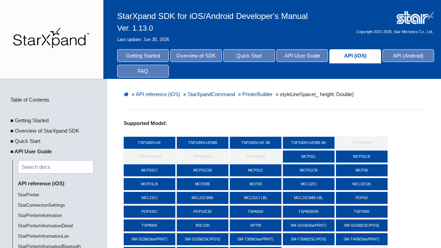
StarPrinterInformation (40, 215)
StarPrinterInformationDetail (45, 225)
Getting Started (143, 56)
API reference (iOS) (41, 183)
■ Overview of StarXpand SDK (44, 131)
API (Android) (408, 56)
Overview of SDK (196, 56)
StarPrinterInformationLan (43, 236)
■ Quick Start (25, 141)
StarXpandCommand (211, 94)
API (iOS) (355, 56)
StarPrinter (28, 194)
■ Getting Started (29, 120)
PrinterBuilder (257, 94)
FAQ (143, 71)
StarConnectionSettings (41, 205)
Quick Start (249, 56)
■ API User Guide (31, 151)
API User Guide (302, 56)
